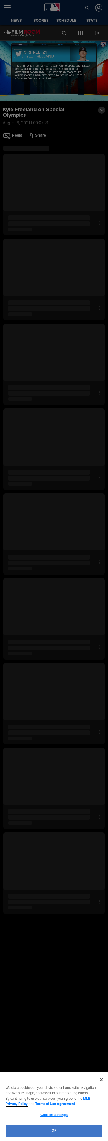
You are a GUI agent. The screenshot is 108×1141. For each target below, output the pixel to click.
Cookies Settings (54, 1115)
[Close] (101, 1080)
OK (54, 1130)
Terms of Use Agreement (55, 1104)
